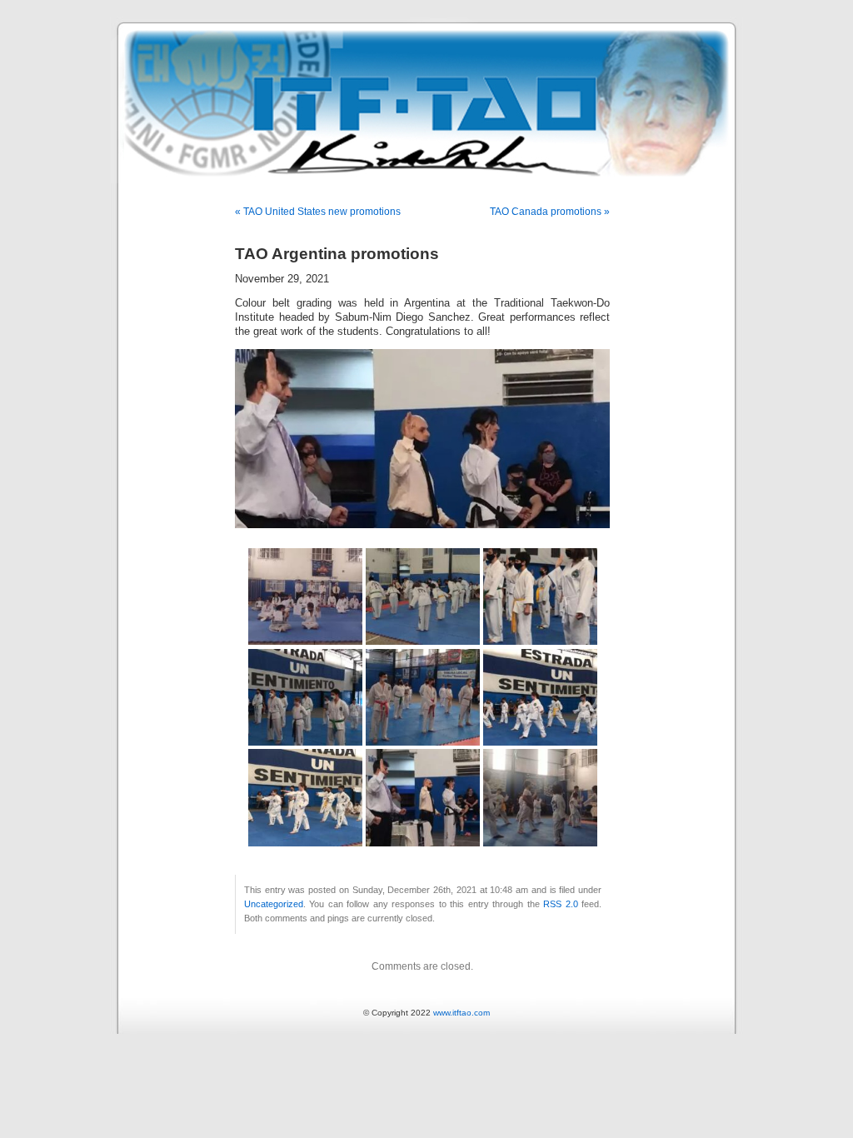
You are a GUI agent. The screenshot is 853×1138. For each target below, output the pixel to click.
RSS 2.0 (560, 904)
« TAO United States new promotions (318, 211)
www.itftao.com (461, 1012)
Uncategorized (273, 904)
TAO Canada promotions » (550, 211)
